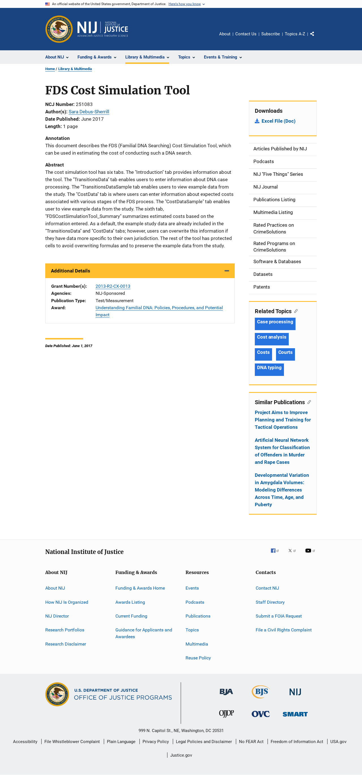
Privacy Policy (156, 741)
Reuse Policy (198, 658)
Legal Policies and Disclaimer (204, 741)
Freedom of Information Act (297, 741)
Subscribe (270, 33)
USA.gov (338, 741)
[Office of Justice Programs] (59, 29)
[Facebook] (277, 554)
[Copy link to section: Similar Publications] (308, 401)
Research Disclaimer (65, 643)
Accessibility (25, 741)
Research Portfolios (64, 630)
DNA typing (269, 367)
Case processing (275, 321)
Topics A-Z (295, 33)
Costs (263, 352)
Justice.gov (181, 755)
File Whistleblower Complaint (72, 741)
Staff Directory (270, 602)
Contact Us (246, 33)
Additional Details (70, 271)
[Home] (102, 29)
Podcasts (195, 602)
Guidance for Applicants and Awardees (143, 633)
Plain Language (121, 741)
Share (317, 38)
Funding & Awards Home (140, 588)
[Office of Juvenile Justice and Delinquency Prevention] (226, 719)
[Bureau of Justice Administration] (226, 696)
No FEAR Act (251, 741)
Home (50, 69)
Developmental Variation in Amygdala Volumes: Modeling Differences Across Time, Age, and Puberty (282, 489)
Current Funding (131, 616)
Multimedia (197, 643)
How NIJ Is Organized (66, 602)
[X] (294, 554)
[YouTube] (311, 554)
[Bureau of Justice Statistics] (261, 699)
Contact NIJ (267, 588)
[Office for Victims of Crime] (261, 718)
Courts (285, 352)
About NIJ (55, 588)
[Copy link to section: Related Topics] (295, 310)
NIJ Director (57, 616)
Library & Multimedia (75, 69)
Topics (192, 630)
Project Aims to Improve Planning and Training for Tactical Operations (283, 420)
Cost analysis (271, 337)
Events (192, 588)
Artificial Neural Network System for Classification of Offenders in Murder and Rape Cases (282, 451)
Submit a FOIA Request (279, 616)
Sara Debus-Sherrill (89, 111)
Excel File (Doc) (279, 121)
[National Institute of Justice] (295, 696)
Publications (198, 616)
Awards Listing (130, 602)
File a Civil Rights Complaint (284, 630)
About (224, 33)
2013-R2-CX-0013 (113, 286)
